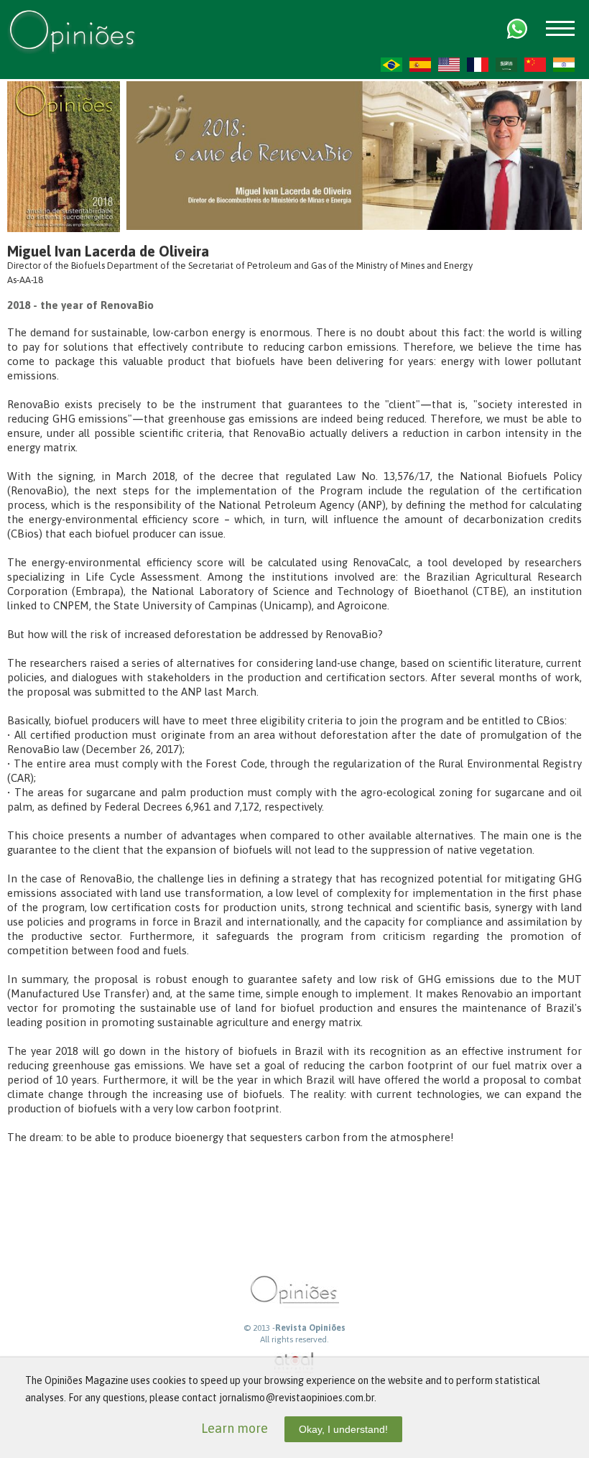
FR (477, 64)
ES (420, 64)
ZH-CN (535, 64)
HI (564, 64)
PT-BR (391, 64)
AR (506, 64)
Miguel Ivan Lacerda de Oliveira (108, 251)
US (449, 64)
